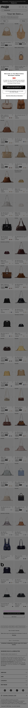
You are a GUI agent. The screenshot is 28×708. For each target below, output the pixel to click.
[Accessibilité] (2, 564)
